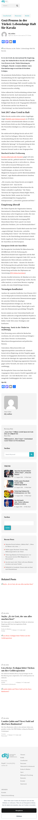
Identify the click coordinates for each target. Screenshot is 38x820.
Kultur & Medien (6, 629)
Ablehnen (19, 816)
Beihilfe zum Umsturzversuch (15, 119)
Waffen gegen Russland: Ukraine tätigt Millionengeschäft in (21, 482)
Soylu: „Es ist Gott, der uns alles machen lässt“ (16, 617)
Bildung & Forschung (26, 775)
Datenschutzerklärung (7, 795)
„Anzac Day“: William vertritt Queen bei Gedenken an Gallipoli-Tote (18, 432)
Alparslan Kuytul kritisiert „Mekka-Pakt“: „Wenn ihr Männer (22, 472)
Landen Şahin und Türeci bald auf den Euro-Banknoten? (17, 722)
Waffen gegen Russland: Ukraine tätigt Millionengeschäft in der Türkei (16, 550)
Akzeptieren (19, 810)
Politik (27, 16)
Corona (3, 734)
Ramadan (23, 778)
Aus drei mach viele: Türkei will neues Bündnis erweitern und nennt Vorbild (19, 563)
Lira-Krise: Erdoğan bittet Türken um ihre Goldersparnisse (17, 669)
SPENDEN (4, 789)
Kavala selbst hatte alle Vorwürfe (12, 157)
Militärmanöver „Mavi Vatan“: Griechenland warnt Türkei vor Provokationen (18, 439)
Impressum (23, 784)
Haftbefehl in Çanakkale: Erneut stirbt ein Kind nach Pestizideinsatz (19, 568)
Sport (21, 772)
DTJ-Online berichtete (17, 273)
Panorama (18, 16)
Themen (22, 754)
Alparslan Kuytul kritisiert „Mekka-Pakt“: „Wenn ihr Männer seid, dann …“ (19, 545)
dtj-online (6, 613)
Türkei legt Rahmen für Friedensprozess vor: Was (22, 492)
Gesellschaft (7, 16)
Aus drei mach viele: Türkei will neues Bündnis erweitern (21, 502)
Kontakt (22, 781)
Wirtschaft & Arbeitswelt (8, 684)
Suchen (7, 517)
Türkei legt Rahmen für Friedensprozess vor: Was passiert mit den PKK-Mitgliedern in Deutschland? (18, 557)
